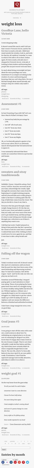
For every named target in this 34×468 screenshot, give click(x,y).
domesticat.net (17, 10)
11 (19, 443)
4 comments (26, 368)
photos (3, 92)
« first (5, 441)
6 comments (26, 435)
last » (29, 443)
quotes (3, 430)
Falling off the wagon (15, 253)
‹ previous (12, 441)
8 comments (25, 166)
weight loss (5, 94)
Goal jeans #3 (10, 321)
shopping (4, 96)
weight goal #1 (11, 373)
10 (15, 443)
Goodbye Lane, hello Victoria (15, 32)
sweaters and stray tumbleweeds (13, 173)
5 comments (25, 98)
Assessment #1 (11, 104)
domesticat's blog (15, 98)
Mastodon (5, 464)
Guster (6, 424)
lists (3, 162)
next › (23, 443)
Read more (5, 98)
